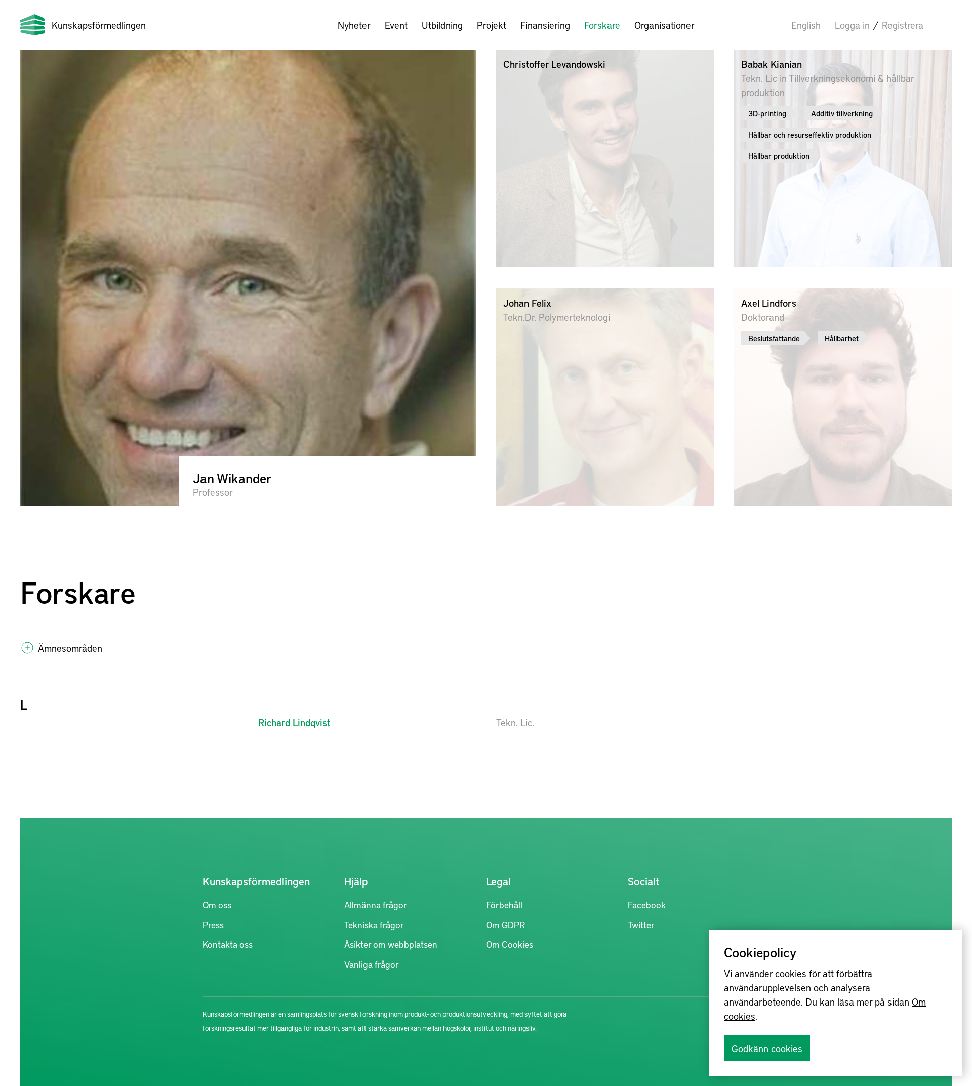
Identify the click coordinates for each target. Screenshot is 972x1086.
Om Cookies (509, 944)
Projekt (491, 24)
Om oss (216, 904)
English (806, 24)
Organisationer (664, 24)
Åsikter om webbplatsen (390, 944)
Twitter (641, 924)
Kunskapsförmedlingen (99, 24)
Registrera (902, 24)
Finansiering (545, 24)
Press (213, 924)
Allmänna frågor (375, 904)
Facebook (647, 904)
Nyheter (354, 24)
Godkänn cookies (767, 1048)
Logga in (852, 24)
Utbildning (442, 24)
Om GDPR (505, 924)
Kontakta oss (227, 944)
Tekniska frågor (374, 924)
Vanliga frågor (371, 963)
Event (396, 24)
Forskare (602, 24)
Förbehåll (504, 904)
